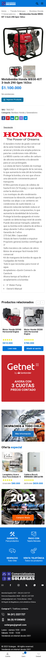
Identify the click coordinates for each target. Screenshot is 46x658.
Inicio (3, 11)
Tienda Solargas (18, 11)
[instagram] (18, 585)
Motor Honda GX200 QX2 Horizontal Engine (33, 331)
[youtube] (43, 585)
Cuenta (7, 656)
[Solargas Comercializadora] (8, 3)
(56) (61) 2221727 (24, 593)
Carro (24, 655)
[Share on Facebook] (3, 118)
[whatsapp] (35, 585)
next (42, 302)
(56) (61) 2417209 (27, 596)
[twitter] (26, 585)
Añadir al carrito (33, 348)
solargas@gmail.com (8, 599)
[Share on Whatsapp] (17, 118)
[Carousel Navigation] (40, 302)
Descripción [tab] (8, 127)
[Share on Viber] (21, 118)
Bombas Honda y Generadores (24, 112)
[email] (2, 585)
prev (38, 302)
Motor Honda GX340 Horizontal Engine (12, 330)
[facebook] (10, 585)
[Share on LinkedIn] (12, 118)
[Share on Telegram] (25, 118)
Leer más (12, 348)
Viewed (38, 656)
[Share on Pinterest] (8, 118)
